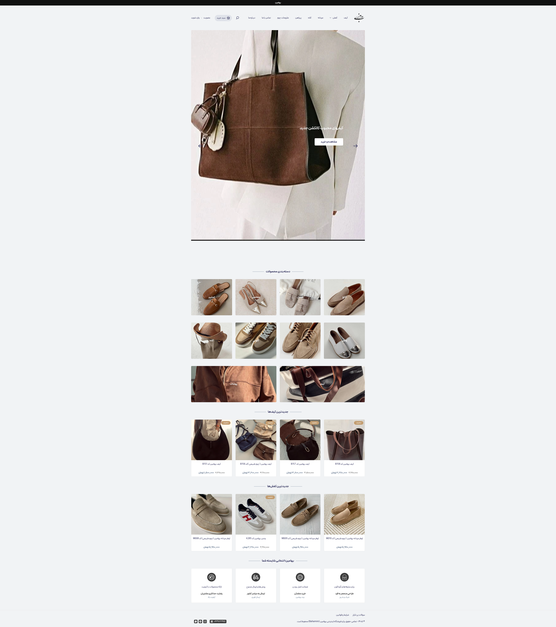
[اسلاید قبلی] (200, 146)
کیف (346, 18)
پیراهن (298, 18)
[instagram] (205, 621)
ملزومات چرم (283, 18)
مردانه (320, 18)
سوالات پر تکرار (359, 615)
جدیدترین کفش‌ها (278, 486)
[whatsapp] (195, 621)
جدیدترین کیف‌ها (278, 412)
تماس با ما (266, 18)
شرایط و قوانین (342, 615)
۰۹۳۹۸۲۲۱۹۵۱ (219, 621)
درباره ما (251, 18)
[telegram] (200, 621)
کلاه (309, 18)
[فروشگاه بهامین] (359, 18)
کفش (335, 18)
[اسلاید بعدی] (355, 146)
